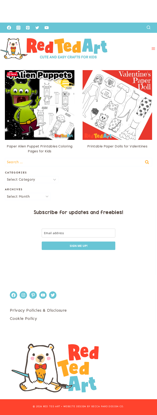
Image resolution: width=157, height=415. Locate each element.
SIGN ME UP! (78, 246)
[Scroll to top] (147, 398)
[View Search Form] (148, 27)
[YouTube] (47, 28)
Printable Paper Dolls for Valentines (117, 146)
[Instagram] (18, 28)
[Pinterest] (28, 28)
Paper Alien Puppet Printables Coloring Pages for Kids (39, 149)
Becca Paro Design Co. (107, 406)
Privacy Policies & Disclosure (38, 310)
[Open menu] (153, 49)
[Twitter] (37, 28)
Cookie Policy (23, 318)
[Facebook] (9, 28)
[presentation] (39, 105)
